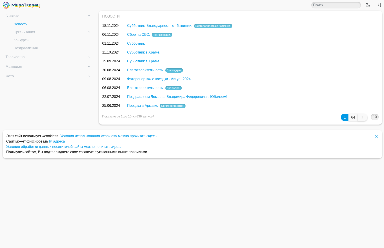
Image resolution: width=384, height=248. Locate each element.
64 (353, 117)
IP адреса (57, 141)
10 (375, 117)
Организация (24, 32)
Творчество (15, 57)
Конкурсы (21, 40)
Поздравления (26, 48)
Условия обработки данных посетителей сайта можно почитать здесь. (63, 147)
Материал (14, 66)
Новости (21, 24)
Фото (10, 76)
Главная (12, 15)
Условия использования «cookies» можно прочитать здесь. (108, 136)
